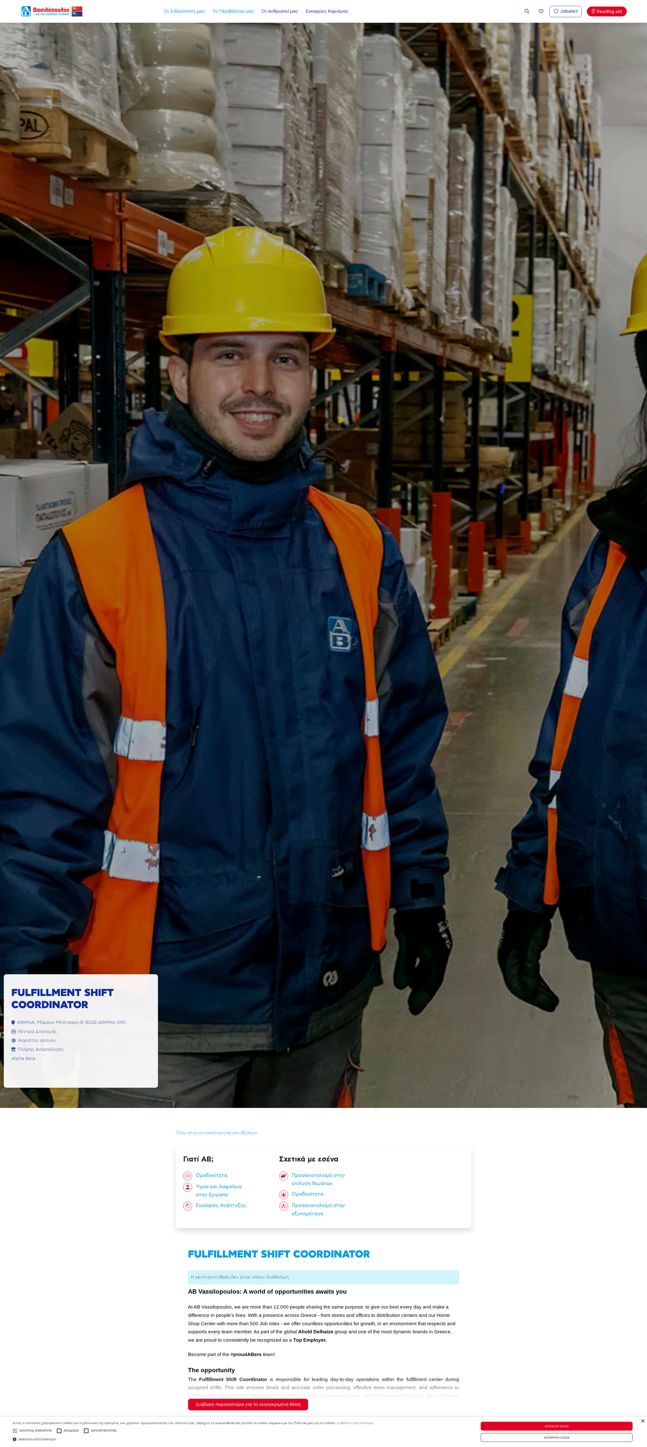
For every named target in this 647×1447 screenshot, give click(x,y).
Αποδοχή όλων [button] (557, 1426)
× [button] (642, 1421)
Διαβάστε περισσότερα (355, 1423)
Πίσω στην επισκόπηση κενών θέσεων (216, 1133)
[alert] (323, 1432)
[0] (541, 11)
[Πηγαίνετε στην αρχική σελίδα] (51, 11)
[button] (15, 1431)
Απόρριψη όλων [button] (556, 1437)
